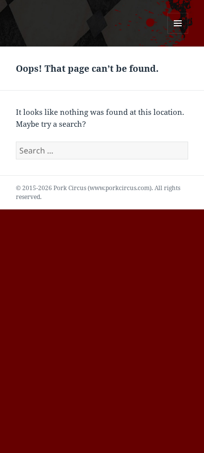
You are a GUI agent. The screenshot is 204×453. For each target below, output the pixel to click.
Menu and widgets (178, 33)
